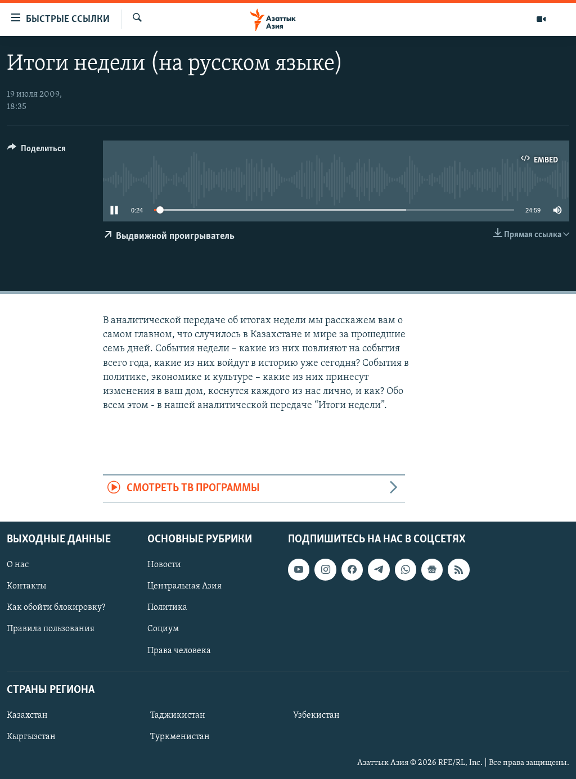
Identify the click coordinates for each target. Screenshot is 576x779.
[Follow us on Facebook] (352, 569)
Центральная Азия (184, 586)
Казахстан (27, 715)
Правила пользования (50, 628)
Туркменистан (180, 736)
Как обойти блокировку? (56, 607)
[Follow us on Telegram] (378, 569)
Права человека (179, 650)
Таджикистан (177, 715)
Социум (163, 628)
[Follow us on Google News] (432, 569)
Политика (167, 607)
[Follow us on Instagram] (325, 569)
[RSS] (458, 569)
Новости (164, 564)
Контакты (26, 586)
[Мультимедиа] (541, 19)
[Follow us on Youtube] (298, 569)
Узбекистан (316, 715)
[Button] (36, 151)
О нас (18, 564)
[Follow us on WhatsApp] (405, 569)
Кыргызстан (31, 736)
